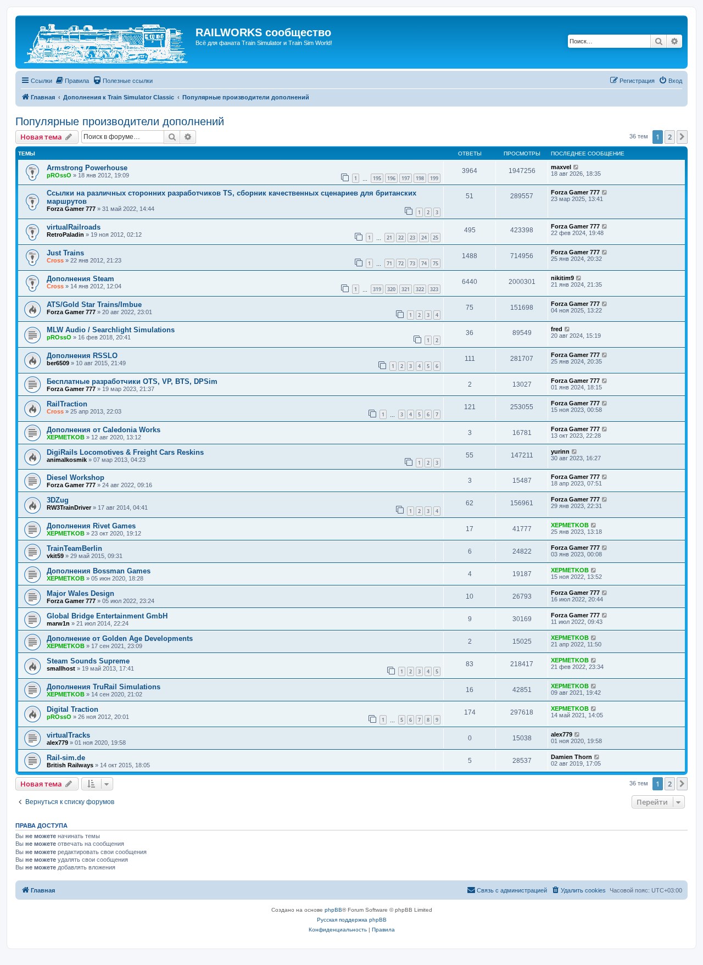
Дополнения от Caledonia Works (103, 430)
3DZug (58, 500)
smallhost (61, 668)
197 (405, 178)
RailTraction (67, 404)
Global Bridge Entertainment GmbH (107, 616)
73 (412, 263)
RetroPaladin (65, 234)
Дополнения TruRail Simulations (103, 687)
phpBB (333, 910)
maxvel (561, 167)
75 (435, 263)
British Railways (70, 765)
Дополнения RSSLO (82, 356)
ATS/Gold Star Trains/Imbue (94, 304)
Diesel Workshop (75, 477)
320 (391, 289)
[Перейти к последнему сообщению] (576, 167)
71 (389, 263)
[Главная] (107, 42)
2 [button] (670, 137)
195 (377, 178)
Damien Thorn (571, 757)
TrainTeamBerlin (74, 548)
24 (424, 237)
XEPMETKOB (66, 437)
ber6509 (58, 363)
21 (389, 237)
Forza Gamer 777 (71, 208)
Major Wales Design (80, 593)
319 (377, 289)
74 (424, 263)
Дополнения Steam (80, 279)
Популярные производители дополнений (119, 121)
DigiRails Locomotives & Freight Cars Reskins (125, 452)
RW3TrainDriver (69, 507)
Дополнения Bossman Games (98, 571)
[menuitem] (72, 80)
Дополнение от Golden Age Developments (120, 638)
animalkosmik (67, 459)
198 (420, 178)
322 (420, 289)
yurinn (560, 451)
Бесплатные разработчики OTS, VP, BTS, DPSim (132, 381)
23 (412, 237)
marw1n (58, 623)
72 (401, 263)
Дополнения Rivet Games (91, 526)
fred (556, 329)
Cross (55, 260)
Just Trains (65, 253)
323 (434, 289)
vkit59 (55, 556)
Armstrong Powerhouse (87, 168)
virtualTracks (68, 735)
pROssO (59, 175)
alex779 (57, 742)
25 (435, 237)
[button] (682, 136)
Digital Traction (72, 709)
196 (391, 178)
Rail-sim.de (66, 758)
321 (405, 289)
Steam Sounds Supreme (88, 661)
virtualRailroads (74, 227)
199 (434, 178)
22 (401, 237)
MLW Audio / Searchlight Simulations (111, 330)
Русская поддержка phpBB (352, 920)
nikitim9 (562, 278)
